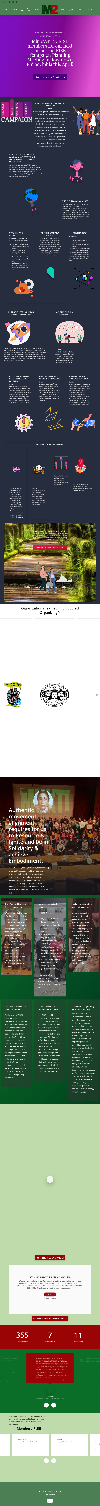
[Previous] (46, 1405)
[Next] (53, 1405)
